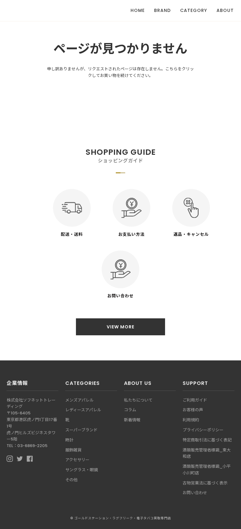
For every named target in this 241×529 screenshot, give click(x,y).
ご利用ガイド (195, 400)
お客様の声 (193, 410)
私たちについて (138, 400)
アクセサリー (77, 460)
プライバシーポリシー (203, 430)
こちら (171, 69)
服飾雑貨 (73, 450)
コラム (130, 410)
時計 (69, 440)
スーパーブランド (81, 430)
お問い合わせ (195, 493)
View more (120, 327)
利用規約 (191, 420)
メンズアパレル (79, 400)
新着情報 (132, 420)
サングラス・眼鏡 (81, 470)
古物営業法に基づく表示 (205, 483)
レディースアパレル (83, 410)
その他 (71, 480)
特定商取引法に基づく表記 (207, 440)
